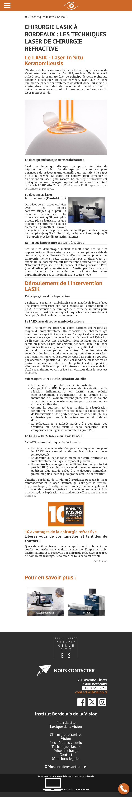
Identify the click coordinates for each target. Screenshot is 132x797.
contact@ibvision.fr (91, 692)
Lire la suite (100, 561)
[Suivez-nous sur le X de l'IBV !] (92, 705)
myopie (102, 482)
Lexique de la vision (66, 727)
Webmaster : (69, 789)
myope (75, 185)
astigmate (31, 188)
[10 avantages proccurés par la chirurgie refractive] (66, 527)
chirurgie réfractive (88, 179)
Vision (66, 739)
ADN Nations (82, 789)
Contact (66, 755)
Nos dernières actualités (67, 767)
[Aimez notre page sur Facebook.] (81, 705)
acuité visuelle (65, 410)
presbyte (47, 188)
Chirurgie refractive (66, 735)
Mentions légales (66, 759)
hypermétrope (97, 185)
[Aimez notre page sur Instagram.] (102, 705)
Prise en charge (66, 751)
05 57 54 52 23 (94, 688)
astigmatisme (61, 486)
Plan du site (66, 723)
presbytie (31, 492)
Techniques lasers (66, 747)
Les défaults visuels (66, 743)
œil (37, 312)
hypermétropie (36, 486)
